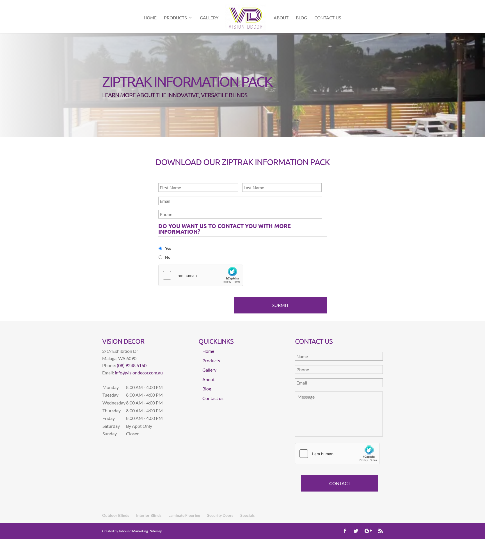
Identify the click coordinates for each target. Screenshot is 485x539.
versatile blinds (224, 94)
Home (150, 17)
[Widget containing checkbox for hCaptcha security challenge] (200, 275)
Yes (168, 248)
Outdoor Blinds (115, 515)
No (167, 257)
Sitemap (156, 531)
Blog (301, 17)
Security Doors (220, 515)
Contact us (327, 17)
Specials (247, 515)
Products (175, 17)
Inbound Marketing (133, 531)
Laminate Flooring (184, 515)
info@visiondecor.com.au (139, 372)
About (281, 17)
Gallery (209, 17)
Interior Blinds (148, 515)
